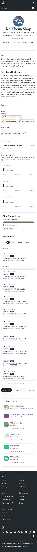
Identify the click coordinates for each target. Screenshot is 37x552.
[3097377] (13, 351)
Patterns (22, 487)
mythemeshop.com (17, 38)
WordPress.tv (7, 503)
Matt (4, 512)
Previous (9, 383)
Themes (17, 390)
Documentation (7, 496)
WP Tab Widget (15, 457)
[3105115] (13, 289)
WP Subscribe (14, 445)
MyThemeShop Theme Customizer (21, 414)
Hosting (4, 483)
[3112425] (13, 258)
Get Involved (23, 493)
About (4, 477)
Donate (22, 500)
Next (29, 383)
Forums (26, 242)
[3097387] (13, 339)
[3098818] (13, 314)
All (8, 242)
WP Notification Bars (16, 423)
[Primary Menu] (32, 8)
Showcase (22, 477)
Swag (22, 503)
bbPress (6, 516)
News (4, 480)
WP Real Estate (15, 434)
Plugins (20, 242)
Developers (6, 500)
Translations (7, 394)
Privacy (4, 487)
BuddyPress (7, 519)
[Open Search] (28, 3)
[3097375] (13, 364)
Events (21, 496)
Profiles (4, 8)
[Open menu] (34, 3)
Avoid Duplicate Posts (17, 406)
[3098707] (13, 326)
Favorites (30, 390)
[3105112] (13, 301)
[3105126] (13, 276)
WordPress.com (8, 509)
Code (13, 242)
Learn (4, 493)
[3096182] (13, 376)
